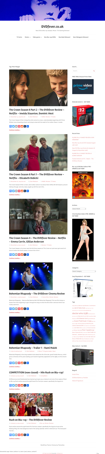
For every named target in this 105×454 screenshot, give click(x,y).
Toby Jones (79, 341)
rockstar (85, 332)
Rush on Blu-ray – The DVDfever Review (30, 419)
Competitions (43, 376)
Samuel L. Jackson (78, 334)
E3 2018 (91, 316)
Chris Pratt (81, 310)
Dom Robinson (34, 116)
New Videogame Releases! (80, 37)
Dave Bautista (87, 310)
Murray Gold (78, 330)
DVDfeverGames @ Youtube (80, 377)
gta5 (73, 323)
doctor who (80, 313)
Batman (81, 305)
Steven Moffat (76, 338)
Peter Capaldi (88, 330)
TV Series (19, 37)
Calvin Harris (88, 308)
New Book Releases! (64, 37)
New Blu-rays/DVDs (50, 37)
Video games (36, 37)
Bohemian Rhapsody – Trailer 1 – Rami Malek (33, 347)
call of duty (79, 308)
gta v (78, 323)
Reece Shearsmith (77, 332)
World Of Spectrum (77, 380)
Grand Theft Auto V (82, 321)
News (54, 351)
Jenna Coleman (77, 325)
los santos (84, 327)
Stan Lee (76, 336)
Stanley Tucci (84, 336)
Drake (80, 316)
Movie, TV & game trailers (45, 351)
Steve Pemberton (86, 338)
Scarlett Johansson (89, 334)
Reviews (48, 116)
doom (76, 316)
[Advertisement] (52, 53)
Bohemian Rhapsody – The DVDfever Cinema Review (37, 293)
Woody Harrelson (88, 341)
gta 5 (93, 321)
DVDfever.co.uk (52, 26)
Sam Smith (92, 332)
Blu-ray (42, 423)
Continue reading (14, 130)
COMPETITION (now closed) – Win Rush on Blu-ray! (36, 372)
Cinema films (45, 297)
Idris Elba (83, 323)
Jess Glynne (86, 325)
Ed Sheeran (82, 318)
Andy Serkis (75, 305)
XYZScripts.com (59, 453)
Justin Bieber (78, 327)
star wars (91, 336)
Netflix (43, 116)
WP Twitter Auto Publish (47, 453)
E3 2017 (85, 316)
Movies (27, 37)
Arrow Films (75, 374)
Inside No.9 (89, 323)
